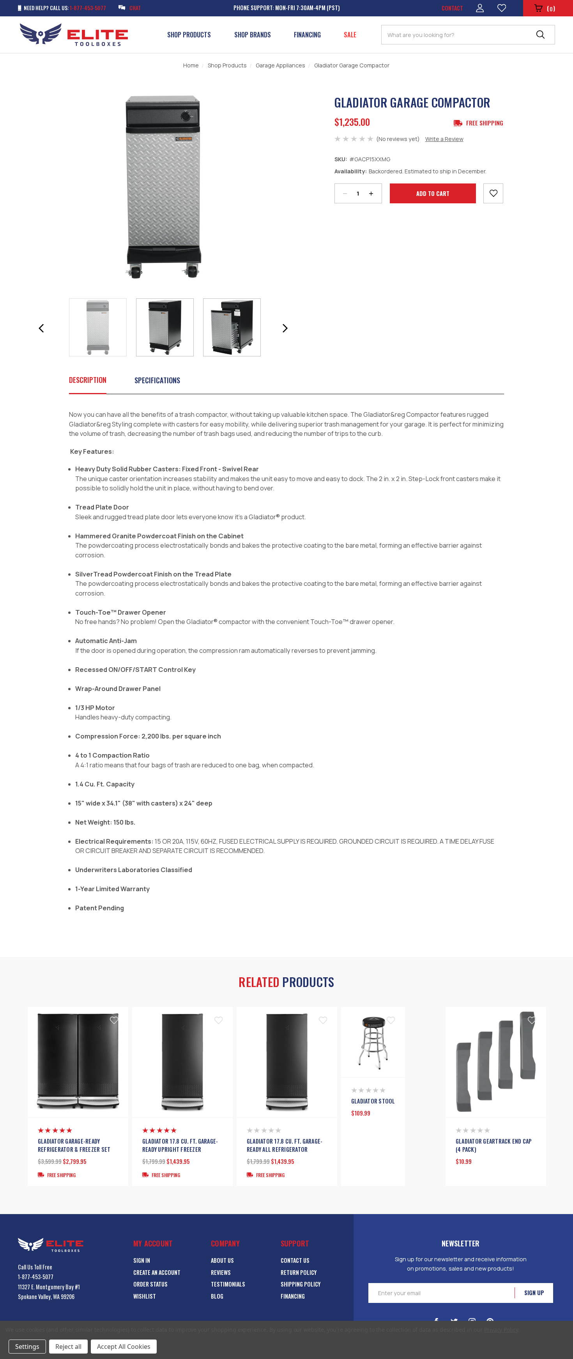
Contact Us (295, 1260)
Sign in (141, 1260)
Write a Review (444, 139)
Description (87, 379)
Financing (307, 34)
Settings (27, 1346)
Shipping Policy (300, 1284)
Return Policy (299, 1272)
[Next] (285, 328)
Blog (217, 1296)
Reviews (221, 1272)
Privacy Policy (501, 1329)
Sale (350, 34)
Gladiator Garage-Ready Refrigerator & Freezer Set (74, 1145)
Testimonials (228, 1284)
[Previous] (41, 328)
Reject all (68, 1346)
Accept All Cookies (123, 1346)
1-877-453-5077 (35, 1277)
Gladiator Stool (373, 1101)
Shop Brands (252, 34)
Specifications (157, 380)
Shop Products (189, 34)
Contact (452, 8)
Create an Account (156, 1272)
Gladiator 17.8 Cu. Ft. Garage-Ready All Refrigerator (285, 1145)
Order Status (150, 1284)
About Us (222, 1260)
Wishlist (144, 1296)
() (551, 8)
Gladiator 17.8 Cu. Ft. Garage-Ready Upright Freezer (180, 1145)
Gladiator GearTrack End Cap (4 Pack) (494, 1145)
